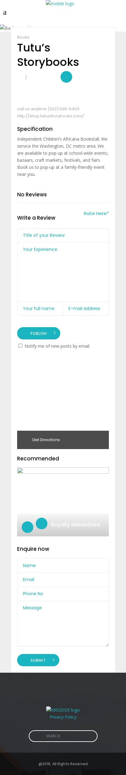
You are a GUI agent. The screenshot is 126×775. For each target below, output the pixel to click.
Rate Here (96, 213)
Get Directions (45, 440)
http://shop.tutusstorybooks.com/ (50, 116)
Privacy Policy (63, 717)
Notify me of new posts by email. (57, 346)
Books (23, 37)
